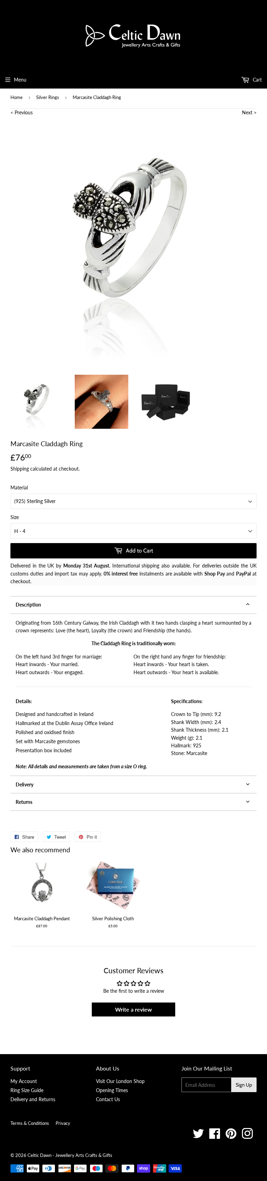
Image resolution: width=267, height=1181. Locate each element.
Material (19, 487)
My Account (23, 1081)
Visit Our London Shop (120, 1081)
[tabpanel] (133, 695)
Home (16, 97)
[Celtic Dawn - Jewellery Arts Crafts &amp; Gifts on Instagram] (247, 1136)
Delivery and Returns (32, 1099)
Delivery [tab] (24, 784)
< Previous (21, 112)
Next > (249, 112)
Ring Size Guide (26, 1090)
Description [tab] (28, 605)
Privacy (63, 1123)
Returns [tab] (24, 802)
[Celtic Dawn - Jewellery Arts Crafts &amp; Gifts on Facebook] (214, 1136)
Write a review (133, 1009)
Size (14, 517)
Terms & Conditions (29, 1123)
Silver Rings (47, 97)
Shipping (19, 469)
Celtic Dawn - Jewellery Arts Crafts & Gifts (69, 1155)
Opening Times (112, 1090)
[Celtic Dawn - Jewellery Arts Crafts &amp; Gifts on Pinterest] (231, 1136)
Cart (256, 80)
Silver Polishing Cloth (113, 918)
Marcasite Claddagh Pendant (42, 918)
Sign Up (244, 1085)
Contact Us (108, 1099)
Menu (20, 80)
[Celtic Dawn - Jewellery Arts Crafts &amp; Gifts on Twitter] (198, 1136)
